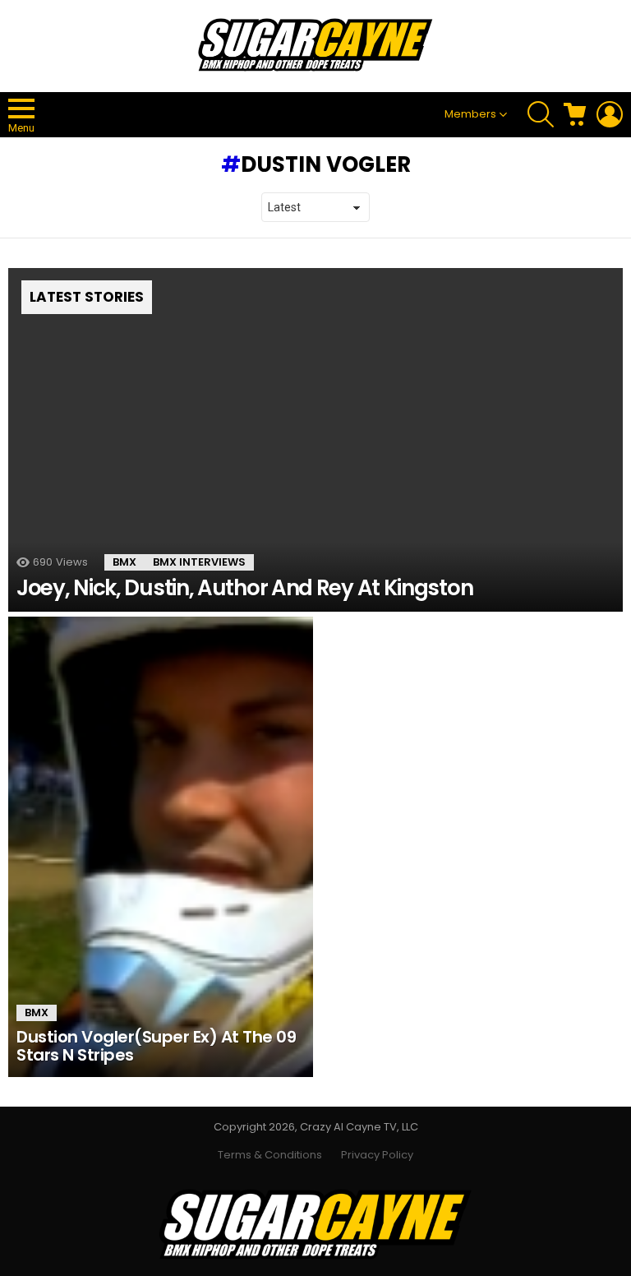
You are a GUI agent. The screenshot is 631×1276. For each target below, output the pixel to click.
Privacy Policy (377, 1155)
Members (470, 114)
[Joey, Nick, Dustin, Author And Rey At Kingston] (315, 440)
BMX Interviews (199, 562)
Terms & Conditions (270, 1155)
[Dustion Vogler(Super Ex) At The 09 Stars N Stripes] (160, 847)
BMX (124, 562)
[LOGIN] (609, 114)
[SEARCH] (540, 114)
